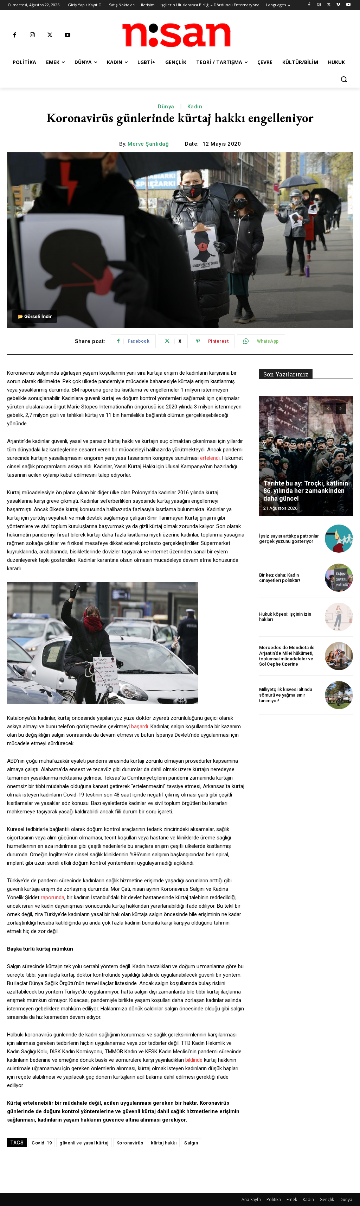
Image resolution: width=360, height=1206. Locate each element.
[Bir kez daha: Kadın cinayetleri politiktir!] (339, 578)
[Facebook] (309, 5)
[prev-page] (328, 408)
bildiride (193, 1060)
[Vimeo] (338, 5)
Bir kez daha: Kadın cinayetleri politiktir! (279, 577)
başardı (139, 726)
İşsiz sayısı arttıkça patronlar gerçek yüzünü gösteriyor (289, 538)
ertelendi (210, 458)
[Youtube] (348, 5)
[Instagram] (319, 5)
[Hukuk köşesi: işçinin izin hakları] (339, 617)
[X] (329, 5)
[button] (343, 79)
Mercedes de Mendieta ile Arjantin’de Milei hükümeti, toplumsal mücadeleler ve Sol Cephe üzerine (287, 656)
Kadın (194, 106)
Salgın (191, 1142)
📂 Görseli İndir (35, 316)
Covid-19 (42, 1142)
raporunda (52, 897)
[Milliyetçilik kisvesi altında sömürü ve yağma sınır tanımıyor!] (339, 695)
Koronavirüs (129, 1142)
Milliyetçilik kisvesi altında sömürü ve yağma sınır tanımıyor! (285, 695)
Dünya (166, 106)
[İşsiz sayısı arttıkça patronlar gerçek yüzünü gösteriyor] (339, 539)
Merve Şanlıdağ (148, 144)
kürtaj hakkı (163, 1142)
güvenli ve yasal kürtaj (84, 1142)
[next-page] (341, 408)
